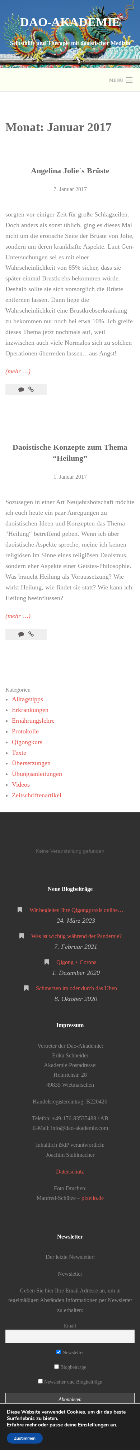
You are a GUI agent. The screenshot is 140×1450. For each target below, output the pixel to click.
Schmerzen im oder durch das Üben (76, 988)
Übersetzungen (31, 763)
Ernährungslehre (33, 720)
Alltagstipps (27, 699)
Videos (21, 784)
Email (70, 1326)
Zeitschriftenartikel (36, 795)
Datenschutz (70, 1172)
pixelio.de (92, 1198)
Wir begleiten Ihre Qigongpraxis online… (76, 910)
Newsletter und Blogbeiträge (72, 1382)
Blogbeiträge (72, 1367)
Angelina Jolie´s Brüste (70, 170)
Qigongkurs (27, 742)
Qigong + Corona (76, 962)
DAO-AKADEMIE (70, 22)
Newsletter (72, 1352)
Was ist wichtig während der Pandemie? (76, 936)
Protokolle (25, 731)
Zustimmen (25, 1438)
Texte (19, 752)
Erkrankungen (30, 709)
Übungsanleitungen (37, 773)
